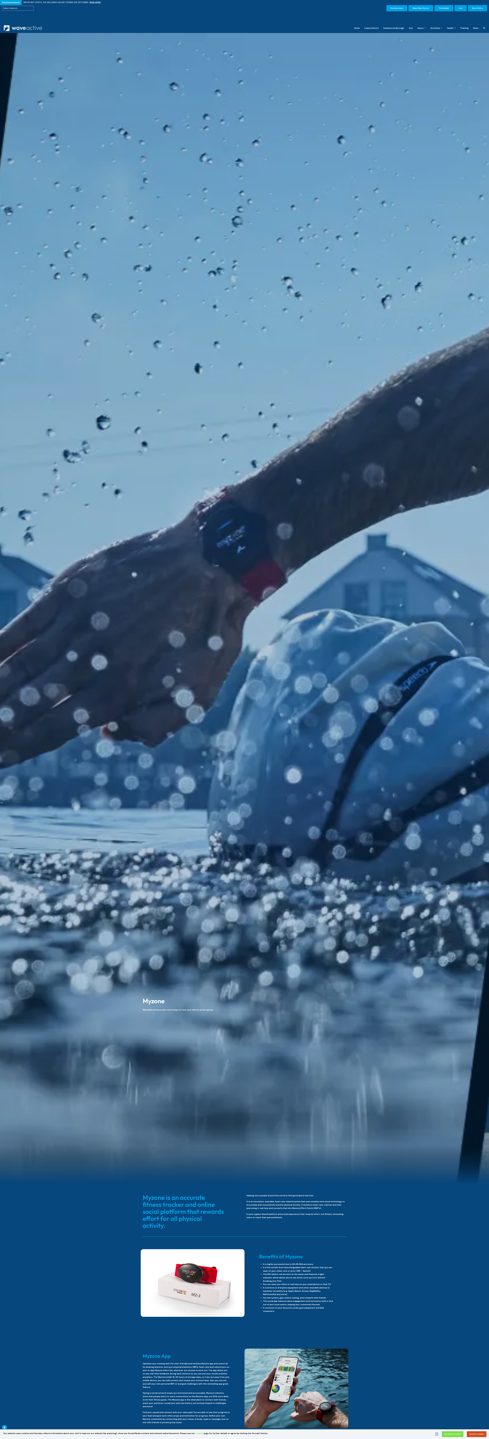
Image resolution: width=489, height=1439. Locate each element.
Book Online (477, 8)
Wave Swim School (421, 8)
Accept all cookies (452, 1434)
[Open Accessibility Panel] (4, 1427)
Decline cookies (476, 1434)
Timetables (444, 8)
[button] (484, 28)
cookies (199, 1433)
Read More (95, 2)
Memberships (397, 8)
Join (461, 8)
